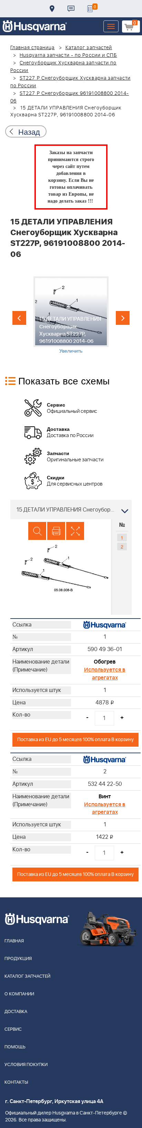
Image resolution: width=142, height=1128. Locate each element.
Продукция (18, 959)
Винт (105, 796)
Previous (19, 318)
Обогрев (105, 662)
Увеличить (70, 350)
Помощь (15, 1047)
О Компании (19, 994)
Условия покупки (26, 1065)
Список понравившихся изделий (90, 8)
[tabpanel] (71, 315)
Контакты (71, 8)
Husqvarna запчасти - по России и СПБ (68, 55)
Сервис (13, 1029)
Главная (14, 941)
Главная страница (32, 47)
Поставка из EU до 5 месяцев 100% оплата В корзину (75, 739)
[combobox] (71, 509)
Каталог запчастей (88, 47)
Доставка (52, 8)
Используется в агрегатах (104, 674)
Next (123, 318)
